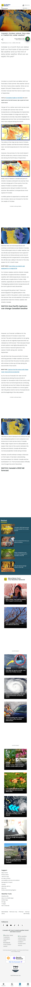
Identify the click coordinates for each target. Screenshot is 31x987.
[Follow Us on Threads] (18, 925)
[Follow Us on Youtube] (11, 925)
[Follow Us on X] (22, 925)
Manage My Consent (7, 882)
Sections (25, 8)
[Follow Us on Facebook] (3, 925)
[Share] (2, 39)
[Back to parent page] (5, 7)
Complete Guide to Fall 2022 (14, 98)
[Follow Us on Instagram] (7, 925)
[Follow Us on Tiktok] (15, 925)
